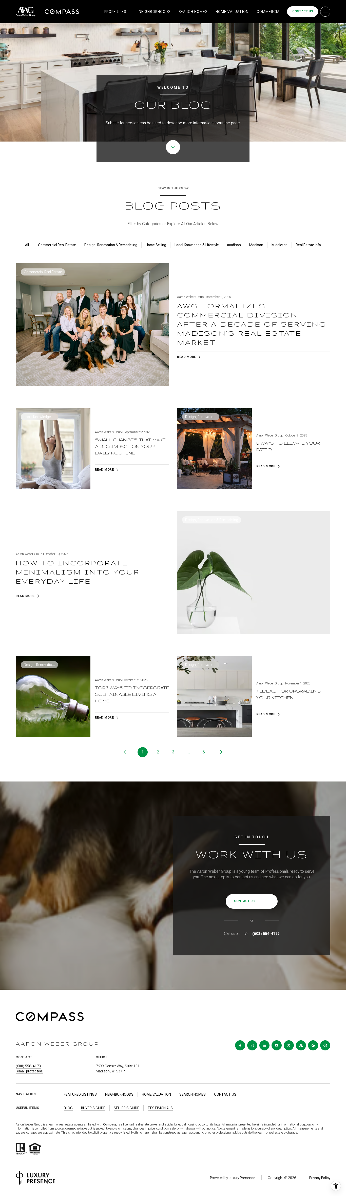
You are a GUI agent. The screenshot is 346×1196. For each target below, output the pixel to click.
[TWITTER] (289, 1045)
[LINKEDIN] (264, 1045)
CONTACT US (225, 1094)
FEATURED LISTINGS (80, 1094)
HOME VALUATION (156, 1094)
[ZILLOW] (301, 1045)
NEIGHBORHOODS (119, 1094)
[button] (252, 901)
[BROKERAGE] (325, 1045)
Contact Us (302, 11)
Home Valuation (232, 12)
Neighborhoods (154, 12)
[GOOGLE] (313, 1045)
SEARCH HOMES (192, 1094)
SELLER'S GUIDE (126, 1108)
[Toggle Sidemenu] (325, 12)
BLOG (68, 1108)
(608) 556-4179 (266, 933)
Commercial (269, 12)
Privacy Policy (319, 1178)
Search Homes (193, 12)
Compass (109, 1124)
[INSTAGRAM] (252, 1045)
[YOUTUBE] (277, 1045)
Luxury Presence (242, 1178)
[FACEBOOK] (240, 1045)
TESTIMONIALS (160, 1108)
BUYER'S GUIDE (93, 1108)
